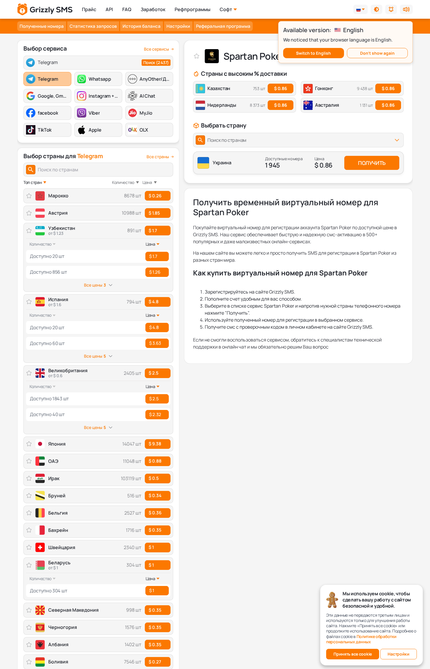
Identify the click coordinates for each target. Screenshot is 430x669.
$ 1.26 (154, 272)
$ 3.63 (155, 343)
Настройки (178, 26)
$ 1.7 (153, 230)
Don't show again (377, 53)
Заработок (153, 9)
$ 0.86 (280, 88)
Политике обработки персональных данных (361, 639)
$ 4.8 (154, 302)
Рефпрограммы (192, 9)
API (109, 9)
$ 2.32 (155, 414)
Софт (226, 9)
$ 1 (151, 565)
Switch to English (313, 53)
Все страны (158, 157)
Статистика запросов (93, 26)
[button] (376, 9)
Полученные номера (42, 26)
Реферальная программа (223, 26)
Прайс (89, 9)
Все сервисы (156, 49)
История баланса (142, 26)
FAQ (126, 9)
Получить (372, 162)
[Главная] (45, 9)
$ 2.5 (154, 373)
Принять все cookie (352, 654)
